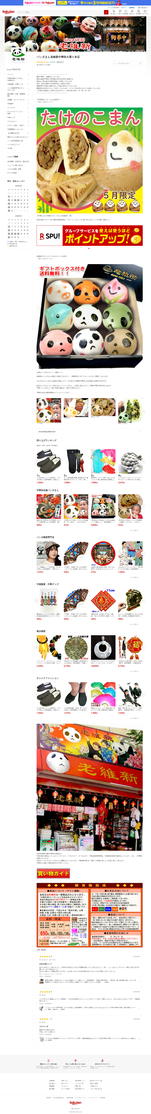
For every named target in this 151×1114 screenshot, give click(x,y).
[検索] (106, 12)
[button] (143, 7)
